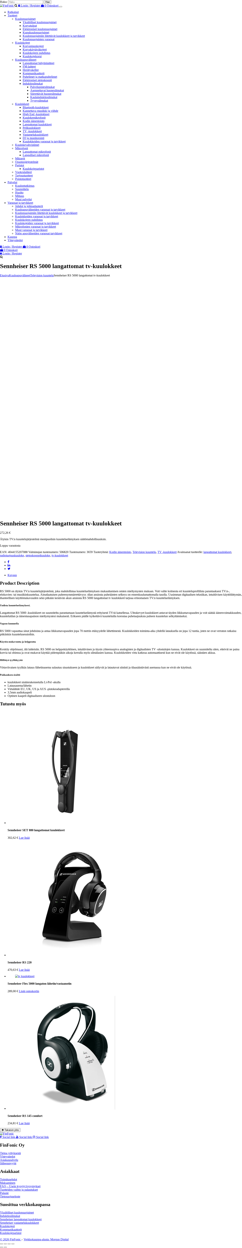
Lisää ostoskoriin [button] (29, 991)
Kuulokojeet (22, 42)
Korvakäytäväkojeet (35, 49)
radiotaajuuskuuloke (12, 555)
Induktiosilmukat (33, 83)
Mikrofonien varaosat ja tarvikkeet (35, 226)
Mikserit (20, 158)
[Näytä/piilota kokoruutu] (5, 1243)
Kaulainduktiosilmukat (43, 97)
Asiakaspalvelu (9, 1160)
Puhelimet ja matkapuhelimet (40, 76)
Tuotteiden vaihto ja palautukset (19, 1189)
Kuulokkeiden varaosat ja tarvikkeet (44, 141)
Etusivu (4, 275)
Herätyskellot (31, 70)
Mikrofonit (21, 148)
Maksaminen (7, 1182)
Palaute (4, 1193)
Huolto (19, 192)
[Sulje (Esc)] (12, 1243)
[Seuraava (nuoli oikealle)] (5, 1247)
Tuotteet (12, 15)
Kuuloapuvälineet (25, 59)
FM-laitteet (29, 66)
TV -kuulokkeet (32, 131)
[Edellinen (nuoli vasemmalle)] (1, 1247)
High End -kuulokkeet (36, 114)
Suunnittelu (22, 189)
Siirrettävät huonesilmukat (45, 93)
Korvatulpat (30, 25)
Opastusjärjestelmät (26, 161)
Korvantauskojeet (33, 46)
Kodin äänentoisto (33, 121)
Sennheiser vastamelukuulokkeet (19, 1222)
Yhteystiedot (15, 240)
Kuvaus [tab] (12, 575)
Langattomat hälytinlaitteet (38, 63)
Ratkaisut (13, 12)
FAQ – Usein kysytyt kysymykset (20, 1186)
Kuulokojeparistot (33, 168)
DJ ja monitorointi (33, 138)
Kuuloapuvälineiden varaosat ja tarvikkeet (40, 209)
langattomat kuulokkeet (217, 552)
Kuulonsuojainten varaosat (38, 39)
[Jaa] (9, 1243)
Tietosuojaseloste (10, 1196)
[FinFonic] (7, 5)
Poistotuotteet (23, 179)
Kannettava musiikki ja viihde (40, 110)
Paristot (19, 165)
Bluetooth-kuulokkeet (36, 107)
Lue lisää (24, 837)
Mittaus (19, 196)
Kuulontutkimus (24, 185)
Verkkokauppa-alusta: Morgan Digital (46, 1239)
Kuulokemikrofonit (34, 117)
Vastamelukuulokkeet (35, 134)
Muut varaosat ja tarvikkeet (31, 230)
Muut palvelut (23, 199)
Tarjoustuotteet (24, 175)
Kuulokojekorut (32, 56)
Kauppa (12, 236)
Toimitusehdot (8, 1179)
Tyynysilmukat (39, 100)
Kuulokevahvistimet (27, 144)
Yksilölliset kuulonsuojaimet (40, 22)
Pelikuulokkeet (31, 127)
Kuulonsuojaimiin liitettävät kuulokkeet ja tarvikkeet (54, 35)
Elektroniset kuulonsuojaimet (40, 29)
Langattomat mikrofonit (37, 151)
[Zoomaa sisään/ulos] (1, 1243)
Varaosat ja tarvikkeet (20, 202)
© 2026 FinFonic (10, 1239)
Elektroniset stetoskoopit (37, 80)
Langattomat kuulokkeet (37, 124)
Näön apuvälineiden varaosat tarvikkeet (38, 233)
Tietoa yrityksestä (10, 1153)
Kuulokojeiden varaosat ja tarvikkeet (37, 223)
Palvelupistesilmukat (42, 87)
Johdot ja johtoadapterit (29, 206)
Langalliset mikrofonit (36, 155)
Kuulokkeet (22, 104)
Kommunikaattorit (33, 73)
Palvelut (12, 182)
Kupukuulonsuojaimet (36, 32)
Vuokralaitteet (23, 172)
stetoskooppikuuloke (38, 555)
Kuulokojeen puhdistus (36, 52)
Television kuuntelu (42, 275)
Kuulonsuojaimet (25, 18)
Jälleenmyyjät (8, 1163)
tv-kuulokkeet (60, 555)
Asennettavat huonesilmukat (47, 90)
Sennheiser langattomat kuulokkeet (21, 1219)
